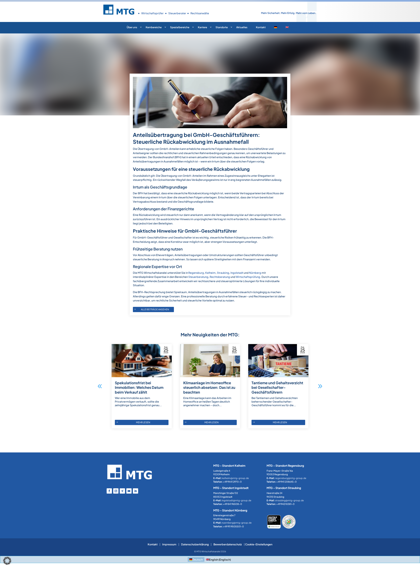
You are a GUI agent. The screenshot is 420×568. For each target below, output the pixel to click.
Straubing (223, 272)
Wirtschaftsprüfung (248, 277)
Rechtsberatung (220, 277)
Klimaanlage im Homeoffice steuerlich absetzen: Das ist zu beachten (209, 387)
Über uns (132, 27)
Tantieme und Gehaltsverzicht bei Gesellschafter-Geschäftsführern (277, 387)
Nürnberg (255, 272)
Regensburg (196, 272)
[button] (320, 386)
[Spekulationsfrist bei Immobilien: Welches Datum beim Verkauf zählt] (142, 360)
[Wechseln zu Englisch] (290, 28)
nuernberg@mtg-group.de (237, 522)
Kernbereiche (154, 27)
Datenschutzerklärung (195, 544)
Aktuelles (241, 27)
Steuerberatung (198, 277)
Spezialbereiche (179, 27)
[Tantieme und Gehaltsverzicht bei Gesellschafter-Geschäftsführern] (278, 360)
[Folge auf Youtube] (129, 491)
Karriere (202, 27)
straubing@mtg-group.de (289, 500)
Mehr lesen (143, 422)
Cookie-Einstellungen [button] (258, 544)
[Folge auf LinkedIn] (135, 491)
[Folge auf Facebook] (109, 491)
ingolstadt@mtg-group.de (236, 500)
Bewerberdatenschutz (227, 544)
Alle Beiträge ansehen (155, 309)
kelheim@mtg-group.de (235, 478)
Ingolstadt (237, 272)
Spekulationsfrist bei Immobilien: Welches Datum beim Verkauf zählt (139, 387)
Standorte (222, 27)
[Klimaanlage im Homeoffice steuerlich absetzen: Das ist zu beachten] (210, 360)
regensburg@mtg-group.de (290, 478)
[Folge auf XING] (122, 491)
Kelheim (210, 272)
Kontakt (261, 27)
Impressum (169, 544)
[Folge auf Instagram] (115, 491)
